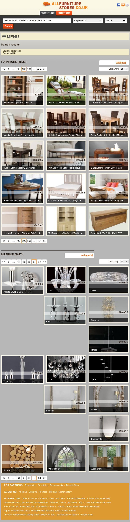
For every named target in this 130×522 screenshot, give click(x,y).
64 (18, 261)
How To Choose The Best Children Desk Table (44, 498)
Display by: (114, 69)
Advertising (43, 485)
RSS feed (123, 5)
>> (44, 69)
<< (3, 69)
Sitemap (53, 492)
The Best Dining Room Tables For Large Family (88, 498)
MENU (13, 37)
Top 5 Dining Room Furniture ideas (95, 502)
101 (29, 69)
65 (24, 261)
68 (39, 261)
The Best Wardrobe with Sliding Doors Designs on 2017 (29, 515)
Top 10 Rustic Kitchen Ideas (17, 510)
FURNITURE (48, 13)
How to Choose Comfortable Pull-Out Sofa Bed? (26, 506)
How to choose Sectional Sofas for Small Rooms (53, 510)
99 (18, 69)
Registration (30, 485)
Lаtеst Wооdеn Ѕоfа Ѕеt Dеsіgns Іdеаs (75, 515)
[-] (126, 62)
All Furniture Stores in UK (65, 5)
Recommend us (57, 485)
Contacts (33, 492)
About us (23, 492)
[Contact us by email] (127, 5)
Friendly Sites (72, 485)
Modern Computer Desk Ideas (63, 502)
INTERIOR (64, 13)
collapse (120, 62)
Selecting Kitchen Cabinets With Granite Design (26, 502)
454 (39, 69)
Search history (65, 492)
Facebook (119, 5)
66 (29, 261)
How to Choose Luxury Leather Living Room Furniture (75, 506)
